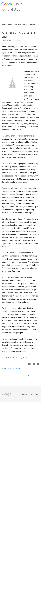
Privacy (31, 394)
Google (24, 394)
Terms (37, 394)
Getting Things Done (9, 311)
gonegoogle (10, 368)
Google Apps (18, 368)
